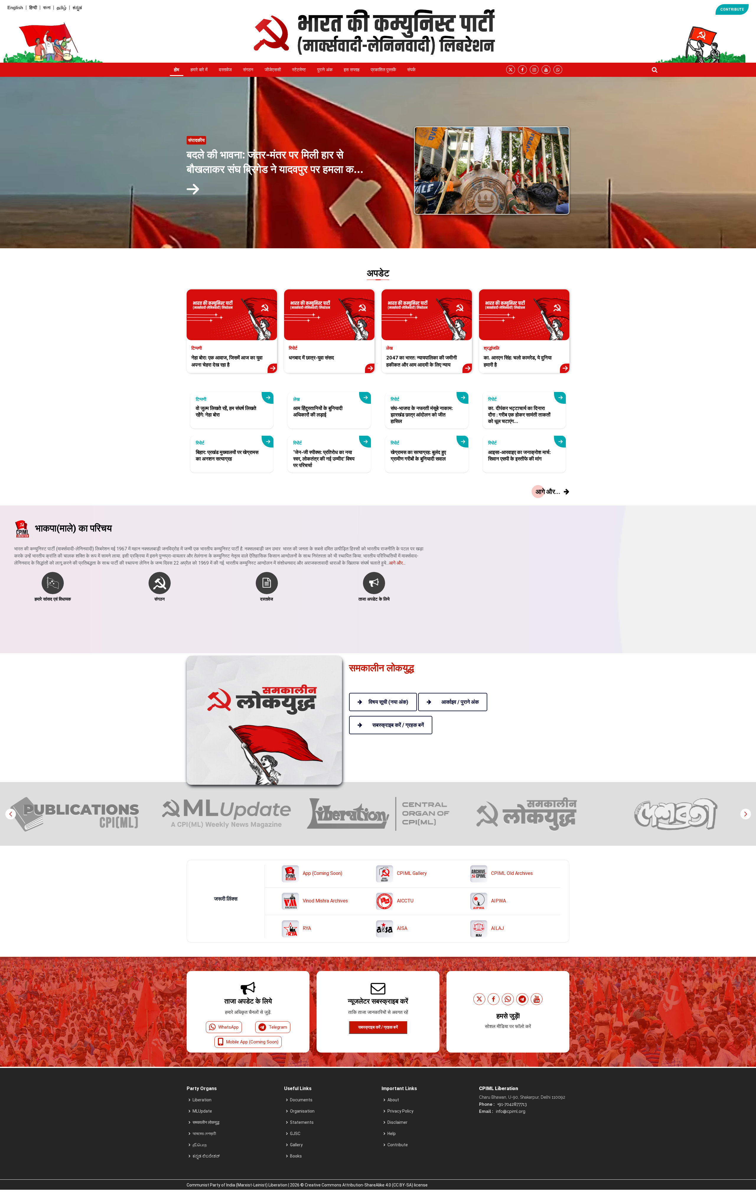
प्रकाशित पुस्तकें (383, 69)
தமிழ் (61, 7)
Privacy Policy (400, 1111)
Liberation (202, 1100)
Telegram (278, 1027)
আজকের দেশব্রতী (204, 1133)
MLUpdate (202, 1111)
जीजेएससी (273, 69)
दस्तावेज (225, 69)
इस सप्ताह (351, 69)
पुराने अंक (325, 69)
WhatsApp (228, 1027)
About (393, 1100)
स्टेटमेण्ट (299, 69)
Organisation (302, 1111)
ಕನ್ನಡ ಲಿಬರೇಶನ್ (206, 1156)
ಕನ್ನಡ (77, 7)
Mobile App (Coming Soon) (252, 1042)
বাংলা (46, 7)
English (15, 7)
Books (296, 1156)
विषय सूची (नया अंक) (388, 702)
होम (176, 69)
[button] (746, 814)
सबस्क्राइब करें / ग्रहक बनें (378, 1027)
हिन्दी (33, 7)
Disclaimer (397, 1122)
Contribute (397, 1145)
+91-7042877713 (511, 1104)
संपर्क (411, 69)
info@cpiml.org (510, 1111)
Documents (301, 1100)
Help (391, 1133)
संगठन (248, 69)
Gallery (296, 1145)
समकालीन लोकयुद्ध (206, 1122)
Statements (302, 1122)
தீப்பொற (200, 1145)
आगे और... (397, 563)
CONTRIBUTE (732, 9)
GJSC (295, 1133)
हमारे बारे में (199, 69)
